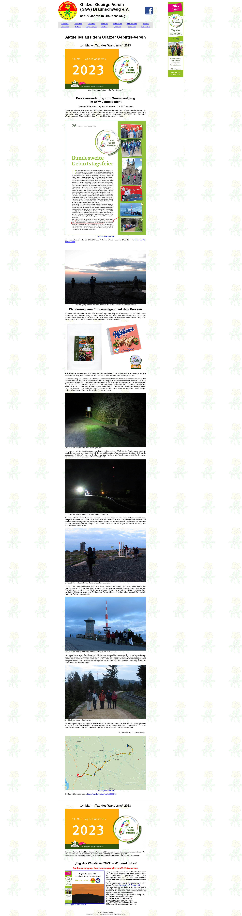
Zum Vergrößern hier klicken (75, 905)
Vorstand (104, 27)
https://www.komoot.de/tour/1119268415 (101, 794)
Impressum (132, 27)
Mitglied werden (91, 27)
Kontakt (146, 24)
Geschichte (65, 27)
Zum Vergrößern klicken (105, 236)
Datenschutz (145, 27)
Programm (78, 24)
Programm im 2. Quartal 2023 (129, 885)
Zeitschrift (91, 24)
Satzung (78, 27)
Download (117, 27)
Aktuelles (104, 24)
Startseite (64, 24)
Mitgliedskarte (132, 24)
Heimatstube (117, 24)
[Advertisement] (175, 119)
